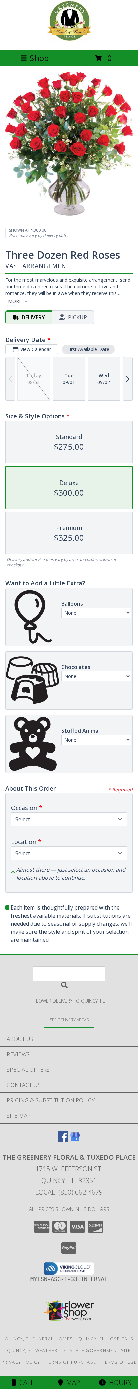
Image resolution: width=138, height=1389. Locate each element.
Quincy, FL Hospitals (105, 1338)
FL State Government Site (97, 1350)
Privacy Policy (20, 1362)
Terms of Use (119, 1362)
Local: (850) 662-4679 (69, 1192)
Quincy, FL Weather (32, 1350)
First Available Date (88, 349)
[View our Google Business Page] (75, 1140)
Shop (39, 57)
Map (71, 1382)
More (15, 301)
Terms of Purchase (71, 1362)
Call (25, 1382)
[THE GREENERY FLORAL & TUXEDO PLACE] (69, 40)
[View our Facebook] (63, 1140)
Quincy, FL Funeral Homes (39, 1338)
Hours (118, 1382)
